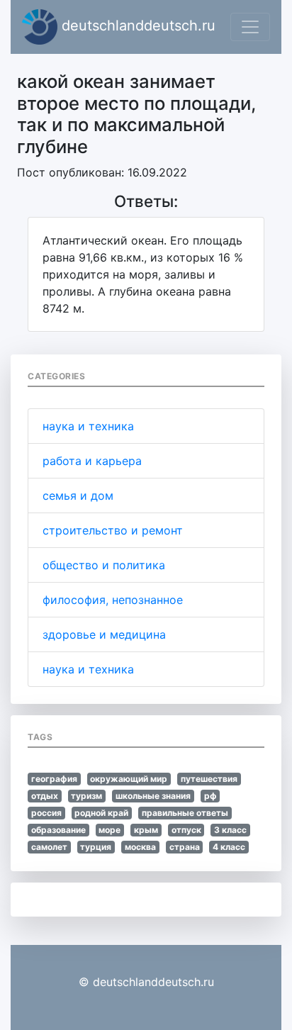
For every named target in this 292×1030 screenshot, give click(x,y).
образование (58, 829)
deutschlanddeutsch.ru (136, 25)
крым (146, 829)
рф (210, 795)
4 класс (229, 846)
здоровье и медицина (104, 634)
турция (95, 846)
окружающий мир (128, 778)
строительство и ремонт (113, 530)
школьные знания (153, 795)
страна (184, 846)
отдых (44, 795)
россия (46, 812)
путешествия (209, 778)
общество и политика (104, 565)
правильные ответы (185, 812)
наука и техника (88, 426)
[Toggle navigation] (250, 27)
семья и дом (78, 495)
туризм (86, 795)
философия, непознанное (113, 600)
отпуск (186, 829)
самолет (49, 846)
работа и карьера (92, 461)
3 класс (230, 829)
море (109, 829)
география (54, 778)
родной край (101, 812)
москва (140, 846)
